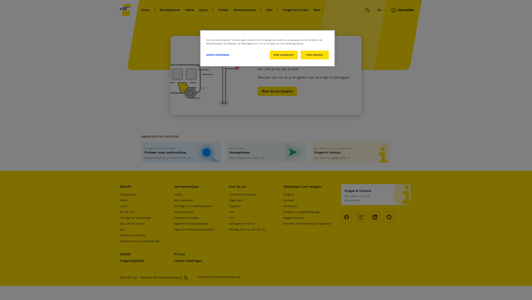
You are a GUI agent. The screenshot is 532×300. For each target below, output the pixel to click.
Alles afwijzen (314, 54)
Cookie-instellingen (217, 54)
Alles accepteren (284, 54)
